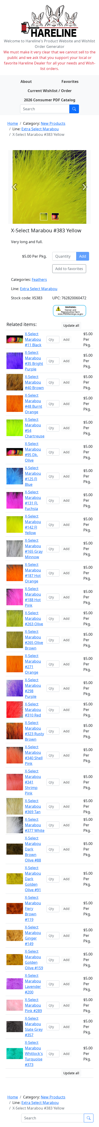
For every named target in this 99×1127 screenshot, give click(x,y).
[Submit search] (74, 109)
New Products (53, 123)
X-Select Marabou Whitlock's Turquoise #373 (34, 1053)
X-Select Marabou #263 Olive (34, 618)
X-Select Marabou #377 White (34, 825)
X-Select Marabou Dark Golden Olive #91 (33, 878)
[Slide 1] (55, 216)
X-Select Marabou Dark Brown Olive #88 (33, 849)
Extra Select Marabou (40, 128)
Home (12, 123)
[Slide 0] (43, 216)
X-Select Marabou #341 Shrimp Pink (33, 782)
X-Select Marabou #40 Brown (34, 382)
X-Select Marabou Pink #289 (33, 1005)
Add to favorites (69, 268)
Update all (71, 325)
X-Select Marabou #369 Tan (33, 806)
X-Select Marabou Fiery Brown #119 (33, 908)
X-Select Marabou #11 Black (33, 339)
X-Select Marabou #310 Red (33, 710)
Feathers (39, 279)
